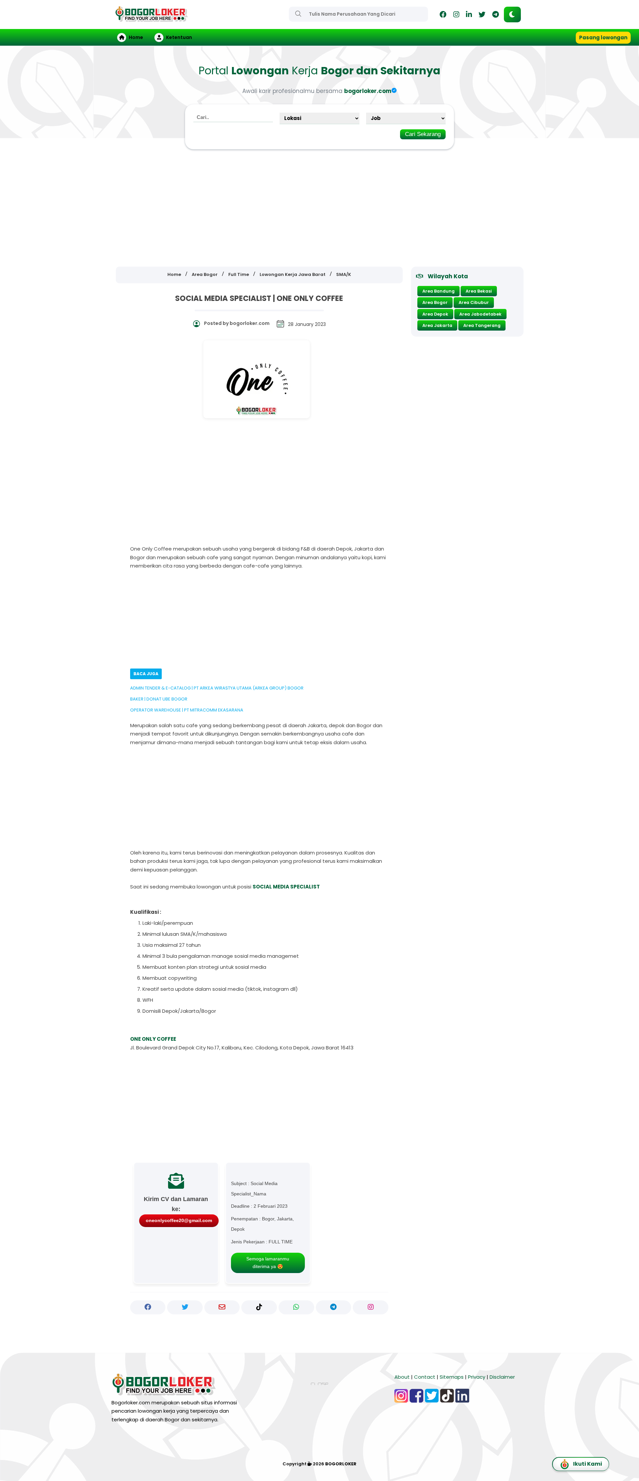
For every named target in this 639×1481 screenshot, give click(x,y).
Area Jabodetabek (480, 314)
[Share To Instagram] (370, 1307)
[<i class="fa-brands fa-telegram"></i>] (495, 15)
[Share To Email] (222, 1307)
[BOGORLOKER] (151, 19)
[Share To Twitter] (185, 1307)
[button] (512, 14)
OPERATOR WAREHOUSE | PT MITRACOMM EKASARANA (186, 710)
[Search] (298, 13)
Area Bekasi (479, 291)
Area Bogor (435, 302)
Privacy (476, 1376)
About (402, 1376)
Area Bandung (438, 291)
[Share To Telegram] (333, 1307)
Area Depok (435, 314)
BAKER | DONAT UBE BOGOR (158, 699)
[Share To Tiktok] (259, 1307)
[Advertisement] (319, 208)
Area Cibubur (474, 302)
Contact (424, 1376)
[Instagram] (456, 15)
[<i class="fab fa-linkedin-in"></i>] (469, 15)
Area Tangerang (482, 325)
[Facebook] (443, 15)
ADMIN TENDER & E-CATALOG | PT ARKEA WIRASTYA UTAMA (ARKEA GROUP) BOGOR (217, 688)
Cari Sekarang (423, 134)
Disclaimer (502, 1376)
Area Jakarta (437, 325)
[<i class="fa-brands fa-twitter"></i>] (482, 15)
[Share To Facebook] (148, 1307)
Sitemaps (452, 1376)
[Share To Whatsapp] (296, 1307)
